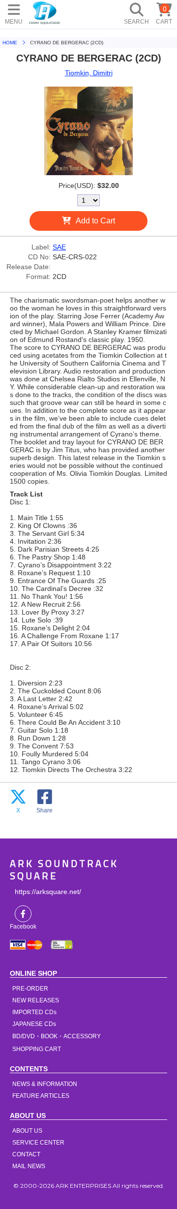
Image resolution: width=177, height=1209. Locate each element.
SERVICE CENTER (38, 1142)
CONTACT (26, 1154)
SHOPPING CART (36, 1049)
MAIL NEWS (28, 1166)
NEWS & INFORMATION (44, 1084)
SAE (59, 247)
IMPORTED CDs (34, 1012)
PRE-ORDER (30, 988)
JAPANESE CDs (34, 1024)
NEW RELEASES (35, 1000)
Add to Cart (95, 221)
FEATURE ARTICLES (40, 1095)
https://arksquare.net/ (48, 892)
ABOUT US (27, 1130)
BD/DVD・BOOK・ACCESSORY (56, 1036)
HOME (45, 12)
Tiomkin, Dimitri (89, 73)
